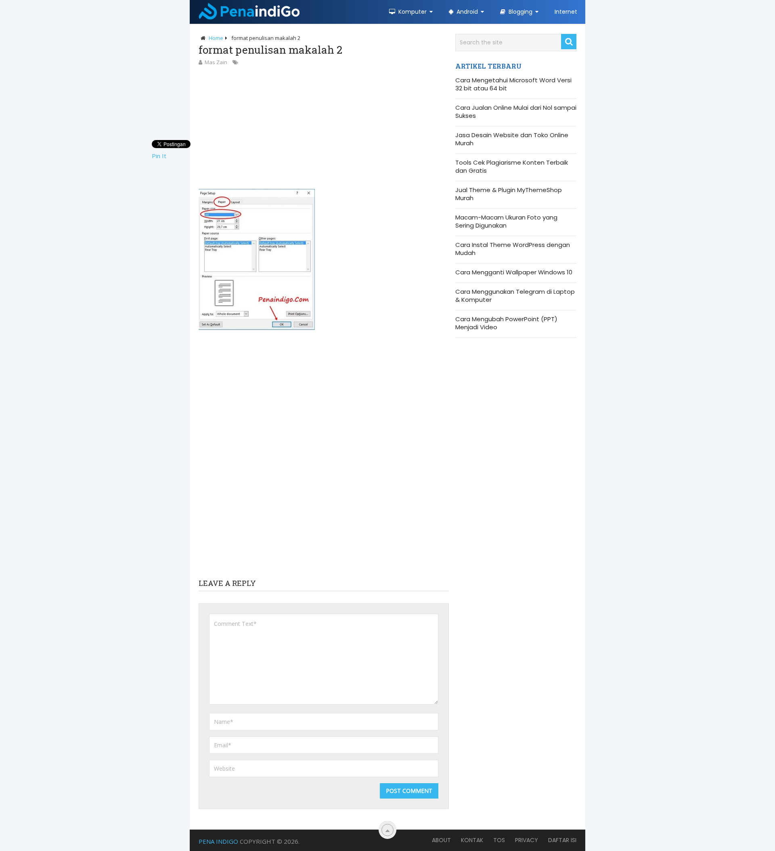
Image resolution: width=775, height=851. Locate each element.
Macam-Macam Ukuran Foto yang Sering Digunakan (506, 221)
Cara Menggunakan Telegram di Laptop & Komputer (515, 296)
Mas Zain (216, 62)
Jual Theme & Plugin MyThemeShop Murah (508, 194)
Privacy (526, 840)
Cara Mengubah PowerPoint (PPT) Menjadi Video (506, 323)
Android (466, 12)
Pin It (159, 156)
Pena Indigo (218, 841)
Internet (566, 12)
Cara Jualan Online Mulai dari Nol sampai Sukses (515, 112)
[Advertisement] (324, 127)
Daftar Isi (562, 840)
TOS (499, 840)
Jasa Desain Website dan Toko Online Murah (511, 139)
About (441, 840)
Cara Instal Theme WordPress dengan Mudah (512, 249)
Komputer (412, 12)
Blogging (519, 12)
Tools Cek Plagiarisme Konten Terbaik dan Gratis (511, 167)
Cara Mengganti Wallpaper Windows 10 (513, 272)
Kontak (472, 840)
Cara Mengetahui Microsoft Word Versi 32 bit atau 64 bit (513, 84)
